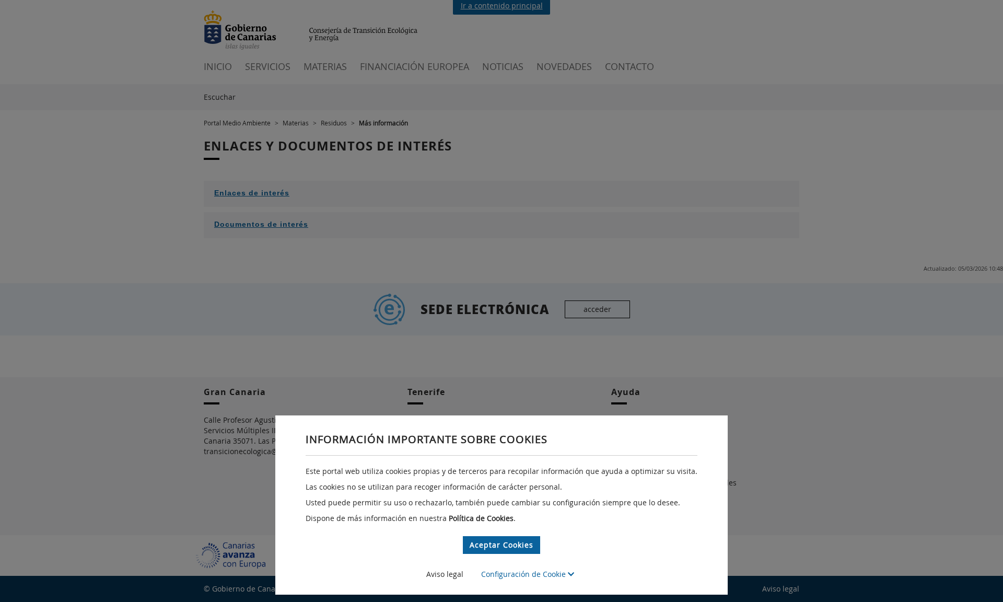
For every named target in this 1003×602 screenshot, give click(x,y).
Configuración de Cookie (524, 574)
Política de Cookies (481, 518)
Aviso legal (444, 574)
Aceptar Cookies (501, 545)
